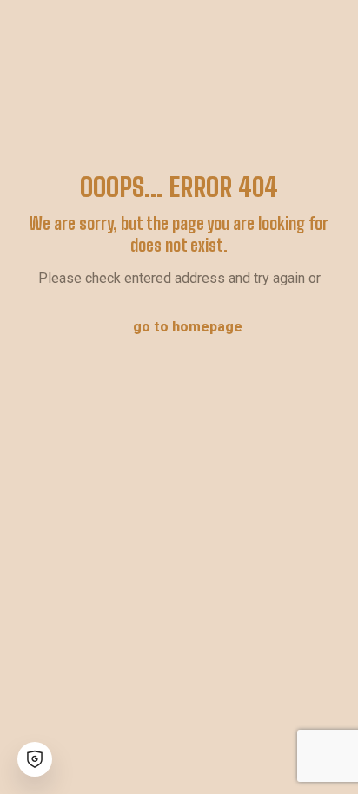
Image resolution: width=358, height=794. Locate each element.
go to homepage (187, 326)
